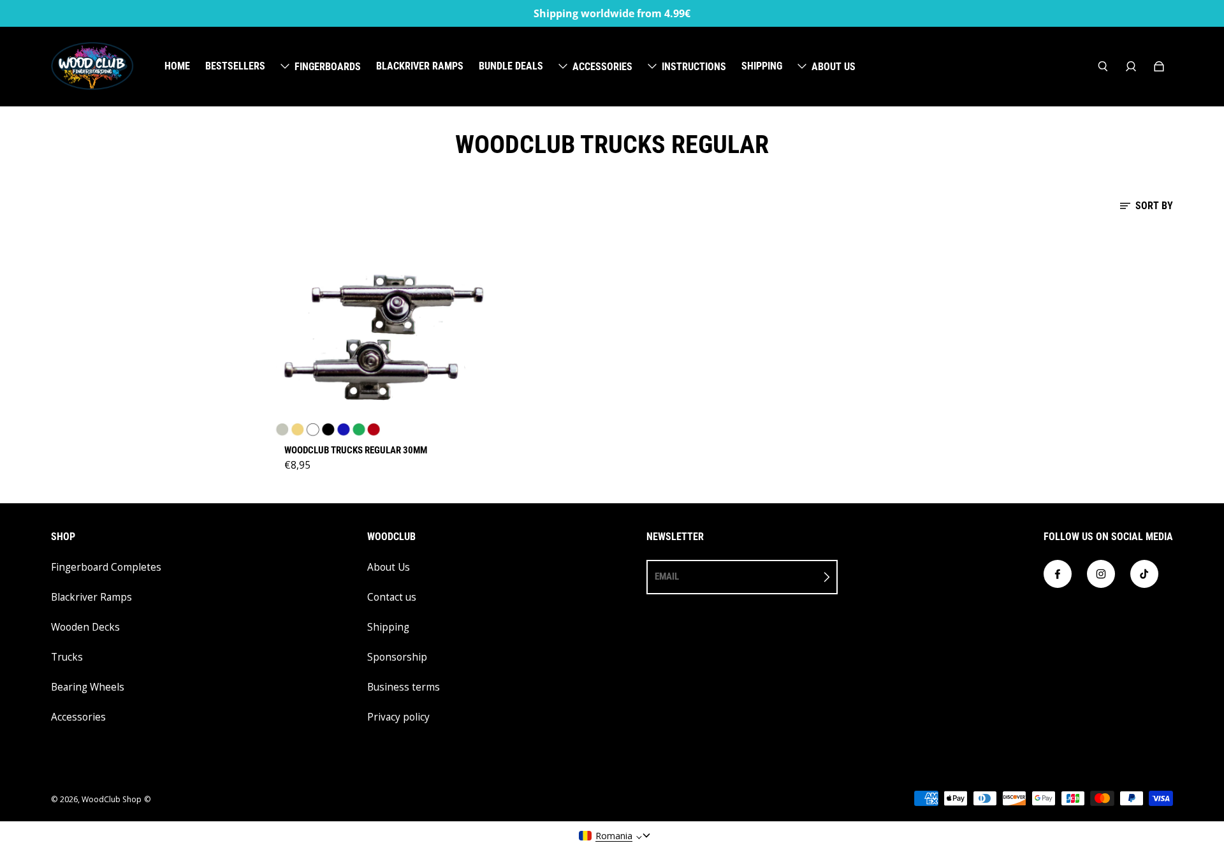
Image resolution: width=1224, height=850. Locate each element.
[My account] (1131, 66)
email (667, 576)
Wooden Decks (85, 627)
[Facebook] (1058, 574)
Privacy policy (398, 717)
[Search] (1103, 66)
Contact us (391, 597)
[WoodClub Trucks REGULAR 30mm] (384, 333)
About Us (388, 567)
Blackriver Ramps (91, 597)
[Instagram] (1101, 574)
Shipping (388, 627)
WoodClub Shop (112, 799)
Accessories (78, 717)
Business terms (403, 687)
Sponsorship (397, 657)
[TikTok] (1144, 574)
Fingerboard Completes (106, 567)
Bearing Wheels (87, 687)
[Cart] (1159, 66)
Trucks (67, 657)
